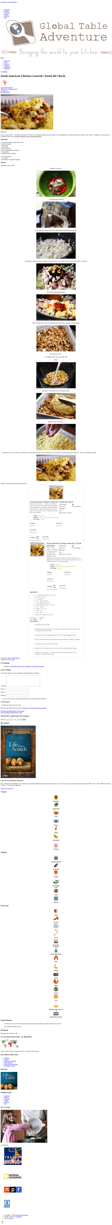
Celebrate (6, 65)
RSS (5, 17)
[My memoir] (18, 777)
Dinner (56, 825)
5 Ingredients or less (56, 886)
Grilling (56, 876)
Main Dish (41, 515)
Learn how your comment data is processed (34, 708)
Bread (56, 915)
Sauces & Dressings (56, 954)
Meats (56, 985)
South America (8, 87)
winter (13, 659)
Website (3, 695)
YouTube (6, 16)
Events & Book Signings (11, 1064)
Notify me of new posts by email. (11, 705)
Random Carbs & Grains (56, 1009)
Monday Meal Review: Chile (11, 712)
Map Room (7, 67)
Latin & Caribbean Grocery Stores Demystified (28, 136)
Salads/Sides (56, 808)
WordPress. (19, 1216)
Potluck (56, 902)
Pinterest (6, 11)
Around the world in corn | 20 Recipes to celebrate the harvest (27, 666)
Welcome (6, 61)
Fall (9, 659)
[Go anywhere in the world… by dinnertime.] (10, 1048)
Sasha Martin (6, 92)
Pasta (56, 937)
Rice (56, 930)
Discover (6, 64)
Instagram (7, 9)
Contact (6, 1059)
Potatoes (56, 922)
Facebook (7, 13)
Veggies (56, 993)
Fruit (56, 1000)
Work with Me (8, 1062)
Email (3, 692)
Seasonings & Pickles (56, 945)
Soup (56, 816)
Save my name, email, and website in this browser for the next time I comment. (24, 698)
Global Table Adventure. (21, 1215)
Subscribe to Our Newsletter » (9, 2)
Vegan (56, 894)
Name (3, 689)
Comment (3, 686)
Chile (2, 87)
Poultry (42, 519)
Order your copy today (7, 788)
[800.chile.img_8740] (56, 499)
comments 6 (4, 90)
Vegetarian (56, 869)
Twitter (6, 14)
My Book (7, 68)
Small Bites (56, 840)
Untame (11, 1218)
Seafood (56, 970)
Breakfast (56, 801)
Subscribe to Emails (9, 1066)
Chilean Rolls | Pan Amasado (12, 711)
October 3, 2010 (12, 89)
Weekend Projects (53, 517)
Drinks (56, 832)
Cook (5, 62)
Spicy (56, 961)
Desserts (56, 849)
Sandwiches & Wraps (56, 1017)
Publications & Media (10, 1061)
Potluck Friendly (43, 517)
